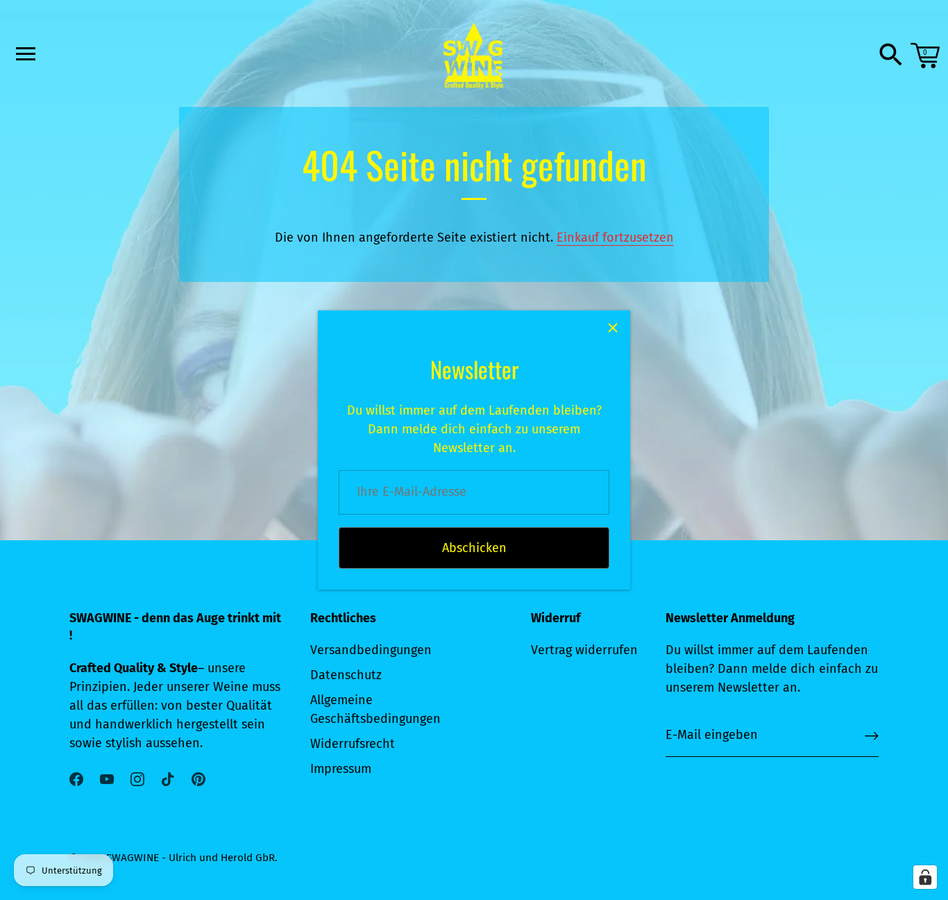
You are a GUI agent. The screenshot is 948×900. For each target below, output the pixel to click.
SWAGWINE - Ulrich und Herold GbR (190, 857)
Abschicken (474, 548)
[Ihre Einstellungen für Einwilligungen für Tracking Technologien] (925, 877)
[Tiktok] (168, 778)
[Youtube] (107, 778)
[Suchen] (891, 55)
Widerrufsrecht (352, 743)
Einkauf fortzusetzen (615, 237)
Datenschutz (346, 675)
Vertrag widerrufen (584, 650)
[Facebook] (76, 778)
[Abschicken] (872, 736)
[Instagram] (137, 778)
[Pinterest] (198, 778)
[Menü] (24, 53)
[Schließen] (613, 327)
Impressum (340, 768)
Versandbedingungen (371, 650)
